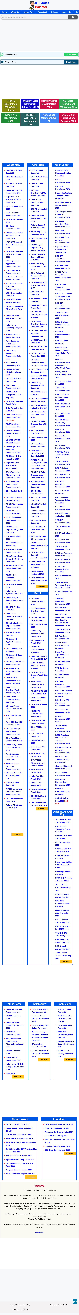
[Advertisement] (39, 35)
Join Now (72, 55)
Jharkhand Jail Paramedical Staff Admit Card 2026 (13, 680)
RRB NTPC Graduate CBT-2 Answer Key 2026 (14, 568)
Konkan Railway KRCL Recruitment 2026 (13, 372)
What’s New (15, 12)
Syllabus (54, 12)
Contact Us (14, 1305)
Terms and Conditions (19, 1310)
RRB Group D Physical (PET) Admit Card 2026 (14, 529)
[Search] (73, 17)
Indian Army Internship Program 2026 (14, 328)
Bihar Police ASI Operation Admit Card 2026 (13, 699)
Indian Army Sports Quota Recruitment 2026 (14, 747)
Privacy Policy (24, 1305)
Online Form (29, 12)
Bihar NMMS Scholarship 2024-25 (19, 1139)
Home (4, 12)
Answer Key (67, 12)
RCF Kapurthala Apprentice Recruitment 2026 (13, 263)
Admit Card (42, 12)
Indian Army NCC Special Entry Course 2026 (14, 600)
